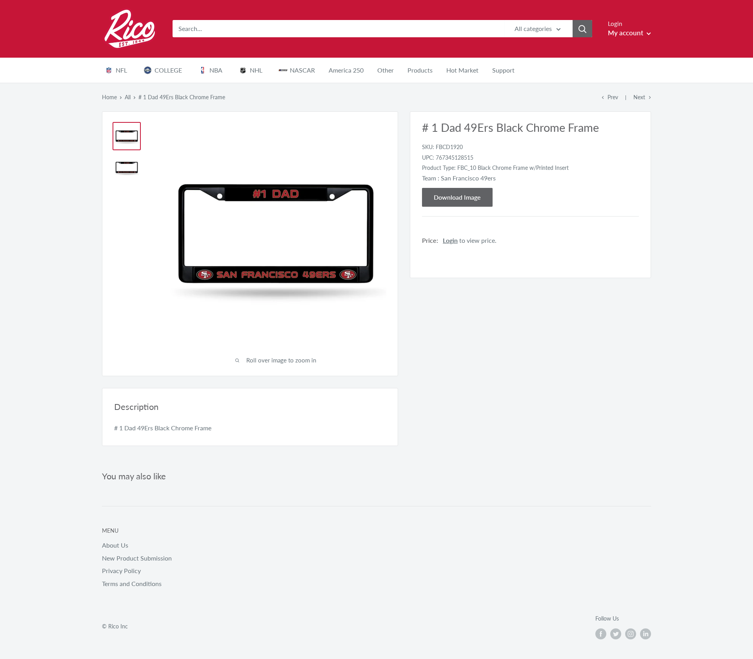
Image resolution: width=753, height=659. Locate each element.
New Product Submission (137, 558)
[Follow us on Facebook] (600, 633)
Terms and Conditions (132, 583)
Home (109, 97)
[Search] (582, 28)
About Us (115, 545)
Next (639, 97)
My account (626, 33)
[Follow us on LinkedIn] (645, 633)
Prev (612, 97)
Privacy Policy (121, 570)
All (128, 97)
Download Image (457, 197)
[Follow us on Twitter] (615, 633)
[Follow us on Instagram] (630, 633)
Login (450, 240)
